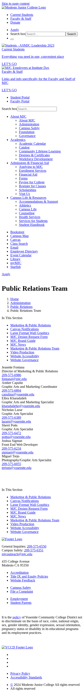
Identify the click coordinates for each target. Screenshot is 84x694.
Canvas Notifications (24, 329)
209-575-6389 (11, 417)
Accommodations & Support (38, 201)
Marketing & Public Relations (30, 325)
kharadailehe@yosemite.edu (21, 406)
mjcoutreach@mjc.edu (17, 554)
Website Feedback (22, 580)
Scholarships (27, 190)
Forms (23, 178)
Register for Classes (32, 186)
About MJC (18, 116)
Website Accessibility (24, 356)
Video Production (22, 352)
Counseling (26, 213)
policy (16, 617)
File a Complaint (21, 591)
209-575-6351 (34, 550)
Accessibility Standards (26, 677)
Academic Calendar (32, 143)
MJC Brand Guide (23, 340)
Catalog (24, 147)
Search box (18, 34)
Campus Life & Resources (28, 197)
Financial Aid (28, 174)
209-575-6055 (11, 464)
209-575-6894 (11, 390)
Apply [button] (14, 30)
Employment (19, 599)
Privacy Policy (20, 673)
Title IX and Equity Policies (29, 576)
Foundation (26, 132)
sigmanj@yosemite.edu (17, 452)
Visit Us (24, 194)
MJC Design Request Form (29, 337)
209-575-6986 (11, 375)
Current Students (21, 15)
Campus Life (28, 209)
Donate (15, 22)
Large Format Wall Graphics (29, 333)
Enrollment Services (32, 170)
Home (14, 299)
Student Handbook (32, 225)
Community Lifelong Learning (40, 151)
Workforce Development (36, 159)
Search (71, 34)
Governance (27, 136)
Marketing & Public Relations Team (34, 348)
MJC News (18, 344)
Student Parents (20, 602)
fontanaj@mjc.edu (14, 379)
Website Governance (24, 360)
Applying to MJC (31, 167)
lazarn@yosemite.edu (16, 421)
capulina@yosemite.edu (18, 394)
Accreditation (19, 572)
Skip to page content (16, 3)
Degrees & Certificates (34, 155)
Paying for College (32, 182)
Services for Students (33, 221)
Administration (29, 124)
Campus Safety (29, 128)
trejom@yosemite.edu (16, 468)
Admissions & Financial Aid (29, 163)
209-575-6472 (11, 433)
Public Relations (21, 307)
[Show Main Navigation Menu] (12, 39)
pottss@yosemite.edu (16, 437)
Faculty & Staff (20, 18)
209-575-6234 (11, 448)
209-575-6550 (36, 546)
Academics (17, 140)
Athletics (25, 205)
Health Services (29, 217)
